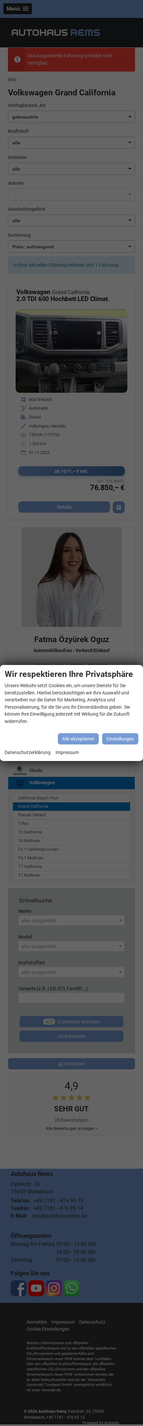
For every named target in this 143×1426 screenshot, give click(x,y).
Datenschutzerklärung (28, 752)
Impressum (67, 752)
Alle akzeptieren (78, 738)
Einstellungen (120, 738)
